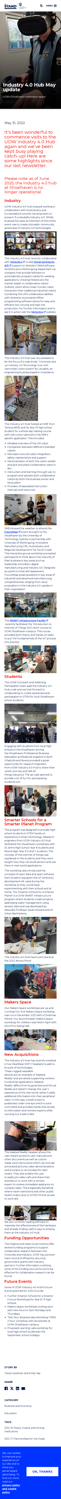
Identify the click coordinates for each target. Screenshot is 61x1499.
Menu (49, 5)
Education (10, 1413)
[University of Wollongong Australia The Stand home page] (15, 6)
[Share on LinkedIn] (17, 1388)
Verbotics (16, 262)
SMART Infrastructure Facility (28, 620)
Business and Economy (18, 1406)
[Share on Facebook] (6, 1388)
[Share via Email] (23, 1388)
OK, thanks (42, 1471)
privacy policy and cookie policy (11, 1489)
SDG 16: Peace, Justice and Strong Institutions (24, 1429)
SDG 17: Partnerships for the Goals (24, 1438)
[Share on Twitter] (12, 1388)
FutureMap (11, 532)
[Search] (41, 5)
